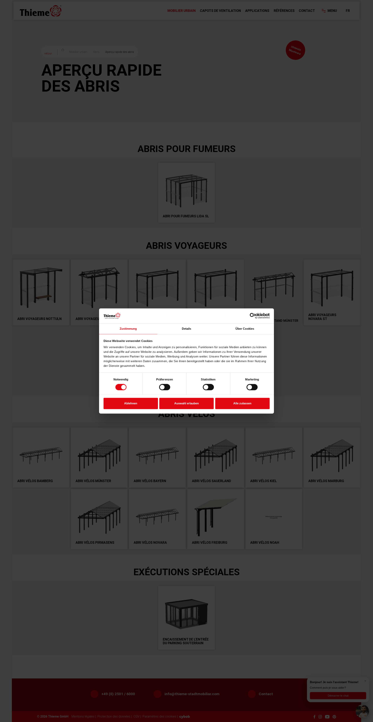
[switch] (164, 387)
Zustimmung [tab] (128, 328)
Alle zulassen (242, 403)
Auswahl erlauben (186, 403)
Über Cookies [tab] (244, 328)
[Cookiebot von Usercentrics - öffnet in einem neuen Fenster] (253, 316)
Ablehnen (130, 403)
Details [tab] (186, 328)
